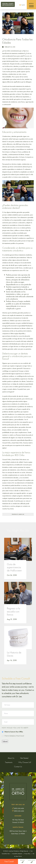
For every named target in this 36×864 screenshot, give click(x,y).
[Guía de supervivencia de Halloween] (18, 551)
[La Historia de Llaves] (18, 639)
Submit (5, 741)
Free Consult (9, 861)
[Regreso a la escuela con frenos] (18, 595)
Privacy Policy (27, 853)
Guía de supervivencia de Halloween (14, 567)
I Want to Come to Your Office (13, 732)
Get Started (24, 758)
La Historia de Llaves (14, 654)
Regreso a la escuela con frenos (13, 611)
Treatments (8, 762)
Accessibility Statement (17, 853)
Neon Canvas (19, 856)
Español (23, 5)
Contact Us (18, 766)
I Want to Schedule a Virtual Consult (14, 736)
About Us (11, 758)
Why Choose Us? (24, 762)
